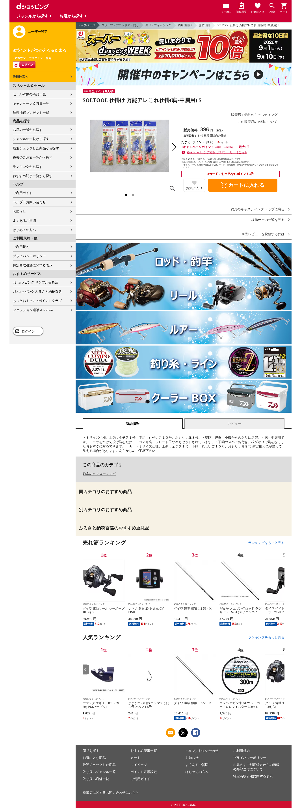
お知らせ (19, 211)
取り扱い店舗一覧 (96, 779)
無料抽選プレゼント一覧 (31, 113)
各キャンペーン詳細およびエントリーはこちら (217, 152)
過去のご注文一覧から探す (32, 157)
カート (135, 758)
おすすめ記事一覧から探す (32, 176)
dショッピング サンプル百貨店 (35, 282)
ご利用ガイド (23, 193)
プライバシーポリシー (29, 256)
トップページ (86, 25)
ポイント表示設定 (143, 772)
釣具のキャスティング (99, 474)
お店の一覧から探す (28, 129)
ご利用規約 (21, 247)
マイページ (138, 765)
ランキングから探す (28, 166)
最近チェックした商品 (99, 765)
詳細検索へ (20, 76)
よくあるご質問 (24, 220)
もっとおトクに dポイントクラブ (37, 301)
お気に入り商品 (94, 758)
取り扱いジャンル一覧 (99, 772)
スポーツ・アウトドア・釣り (120, 25)
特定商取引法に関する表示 (32, 265)
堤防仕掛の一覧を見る (267, 220)
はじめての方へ (24, 230)
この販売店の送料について (257, 122)
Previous (86, 575)
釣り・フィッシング (158, 25)
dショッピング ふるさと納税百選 (37, 291)
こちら (134, 792)
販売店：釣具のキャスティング (254, 114)
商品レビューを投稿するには (263, 234)
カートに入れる (243, 185)
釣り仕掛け (185, 25)
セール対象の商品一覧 (29, 94)
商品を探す (91, 751)
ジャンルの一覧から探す (31, 139)
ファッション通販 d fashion (33, 310)
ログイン (28, 331)
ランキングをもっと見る (266, 543)
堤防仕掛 (204, 25)
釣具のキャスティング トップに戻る (257, 209)
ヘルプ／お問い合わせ (29, 202)
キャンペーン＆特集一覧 (31, 103)
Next (281, 575)
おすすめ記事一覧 (143, 751)
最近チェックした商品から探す (36, 148)
